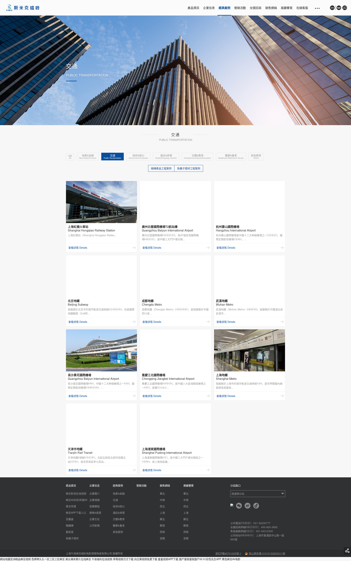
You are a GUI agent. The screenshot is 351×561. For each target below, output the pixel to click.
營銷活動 (240, 8)
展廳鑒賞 (286, 8)
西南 (162, 532)
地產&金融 (119, 493)
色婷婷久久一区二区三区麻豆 (48, 559)
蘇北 (162, 519)
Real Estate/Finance (87, 156)
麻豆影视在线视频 (76, 493)
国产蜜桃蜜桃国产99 (190, 559)
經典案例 (224, 8)
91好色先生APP (212, 559)
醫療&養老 (119, 525)
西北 (162, 506)
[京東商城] (344, 9)
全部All (70, 157)
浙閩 (162, 538)
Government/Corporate (138, 156)
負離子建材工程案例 (188, 168)
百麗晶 (69, 519)
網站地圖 (5, 559)
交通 (115, 500)
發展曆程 (94, 506)
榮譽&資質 (95, 512)
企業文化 (94, 519)
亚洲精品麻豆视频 (20, 559)
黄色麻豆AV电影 (231, 559)
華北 (162, 493)
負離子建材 (72, 538)
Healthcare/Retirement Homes (231, 156)
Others (256, 156)
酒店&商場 (119, 512)
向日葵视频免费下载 (145, 559)
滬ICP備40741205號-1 (228, 553)
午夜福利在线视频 (102, 559)
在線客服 (302, 8)
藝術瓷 (69, 532)
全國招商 (255, 8)
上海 (162, 512)
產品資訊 (193, 8)
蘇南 (162, 525)
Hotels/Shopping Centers (166, 156)
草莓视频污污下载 (123, 559)
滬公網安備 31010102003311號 (267, 553)
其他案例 (118, 532)
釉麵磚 (69, 525)
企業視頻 (94, 500)
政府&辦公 (119, 506)
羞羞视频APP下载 (168, 559)
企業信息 (209, 8)
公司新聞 (94, 525)
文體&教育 (119, 519)
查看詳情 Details (77, 247)
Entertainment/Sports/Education (197, 156)
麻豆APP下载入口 (76, 512)
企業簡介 (94, 493)
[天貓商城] (339, 7)
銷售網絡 (271, 8)
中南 (162, 500)
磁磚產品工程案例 (161, 168)
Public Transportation (112, 156)
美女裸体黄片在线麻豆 (78, 559)
